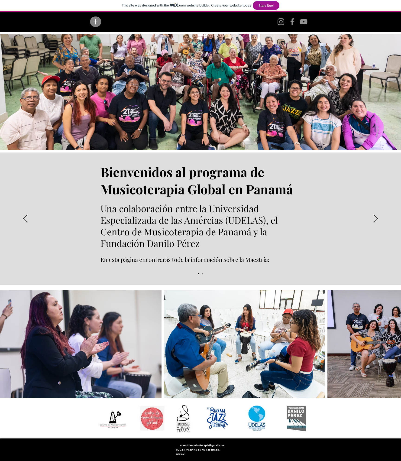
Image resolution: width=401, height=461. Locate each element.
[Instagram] (280, 21)
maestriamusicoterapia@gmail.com (202, 445)
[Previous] (25, 218)
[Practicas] (202, 273)
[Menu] (95, 21)
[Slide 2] (198, 273)
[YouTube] (303, 21)
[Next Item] (393, 344)
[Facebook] (292, 21)
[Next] (376, 218)
